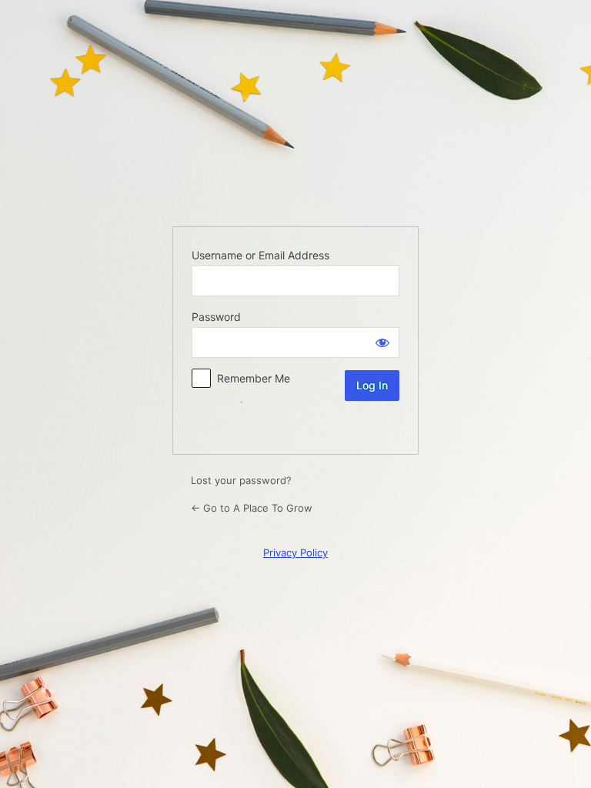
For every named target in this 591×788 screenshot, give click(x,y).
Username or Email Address (260, 255)
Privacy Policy (295, 552)
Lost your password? (241, 480)
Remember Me (253, 378)
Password (216, 316)
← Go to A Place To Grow (251, 508)
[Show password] (382, 342)
